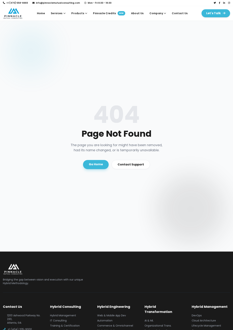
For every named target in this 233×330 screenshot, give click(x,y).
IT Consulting (58, 320)
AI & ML (149, 320)
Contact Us (180, 13)
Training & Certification (65, 325)
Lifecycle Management (206, 325)
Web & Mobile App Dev (111, 315)
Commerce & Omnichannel (115, 325)
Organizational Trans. (158, 325)
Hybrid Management (63, 315)
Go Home (96, 164)
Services (57, 13)
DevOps (197, 315)
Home (41, 13)
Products (77, 13)
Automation (104, 320)
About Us (137, 13)
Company (156, 13)
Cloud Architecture (204, 320)
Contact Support (131, 164)
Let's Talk (213, 13)
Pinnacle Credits (108, 13)
